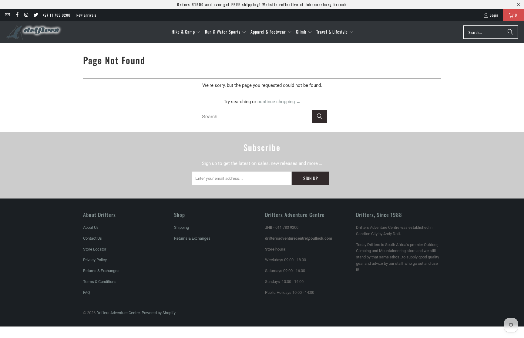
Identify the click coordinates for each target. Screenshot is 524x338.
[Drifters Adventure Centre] (34, 32)
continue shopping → (279, 101)
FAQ (86, 292)
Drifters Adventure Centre (118, 312)
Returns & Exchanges (101, 270)
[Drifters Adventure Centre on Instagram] (26, 15)
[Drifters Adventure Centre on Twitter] (35, 15)
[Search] (510, 32)
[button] (186, 32)
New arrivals (86, 15)
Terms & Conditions (99, 281)
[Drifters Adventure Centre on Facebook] (16, 15)
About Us (91, 227)
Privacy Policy (95, 260)
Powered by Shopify (159, 312)
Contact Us (92, 238)
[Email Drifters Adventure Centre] (7, 15)
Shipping (181, 227)
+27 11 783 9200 (56, 15)
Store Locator (94, 249)
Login (494, 15)
